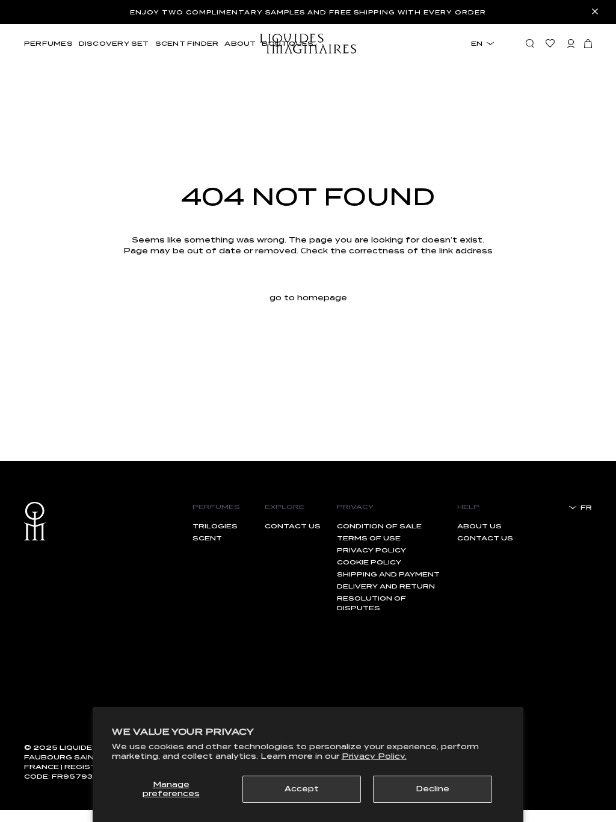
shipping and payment (388, 574)
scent (207, 538)
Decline (432, 788)
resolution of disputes (371, 603)
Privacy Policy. (374, 756)
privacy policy (371, 550)
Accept (302, 788)
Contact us (293, 526)
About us (479, 526)
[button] (588, 43)
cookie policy (369, 562)
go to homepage (308, 297)
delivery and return (386, 586)
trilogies (215, 526)
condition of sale (379, 526)
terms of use (369, 538)
